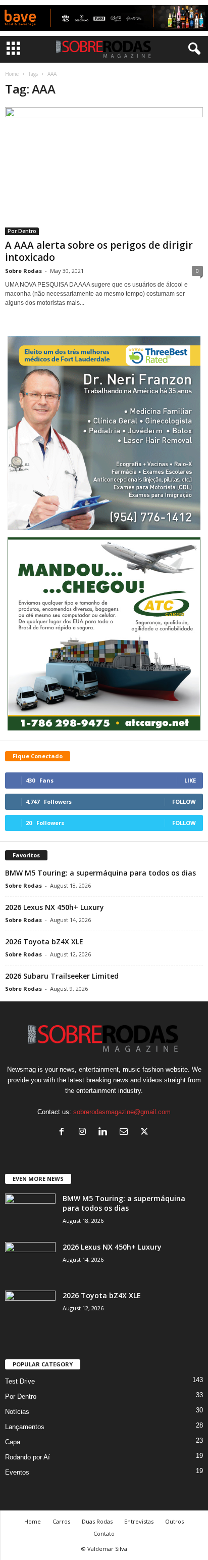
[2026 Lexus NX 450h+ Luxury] (30, 1261)
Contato (104, 1533)
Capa (12, 1442)
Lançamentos (24, 1427)
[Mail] (126, 1132)
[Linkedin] (105, 1132)
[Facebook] (64, 1132)
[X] (145, 1132)
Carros (61, 1521)
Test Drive (20, 1381)
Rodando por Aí (27, 1457)
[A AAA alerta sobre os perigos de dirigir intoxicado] (104, 171)
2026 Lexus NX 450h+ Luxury (54, 907)
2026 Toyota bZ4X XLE (44, 941)
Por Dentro (22, 231)
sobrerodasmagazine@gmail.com (122, 1112)
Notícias (17, 1411)
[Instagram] (84, 1132)
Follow (184, 801)
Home (12, 73)
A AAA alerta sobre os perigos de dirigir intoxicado (99, 251)
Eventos (17, 1472)
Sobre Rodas (23, 270)
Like (190, 780)
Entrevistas (138, 1521)
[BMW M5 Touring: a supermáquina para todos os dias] (30, 1212)
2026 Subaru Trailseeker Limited (62, 976)
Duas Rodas (97, 1521)
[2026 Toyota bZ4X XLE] (30, 1309)
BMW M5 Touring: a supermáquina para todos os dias (100, 873)
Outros (174, 1521)
